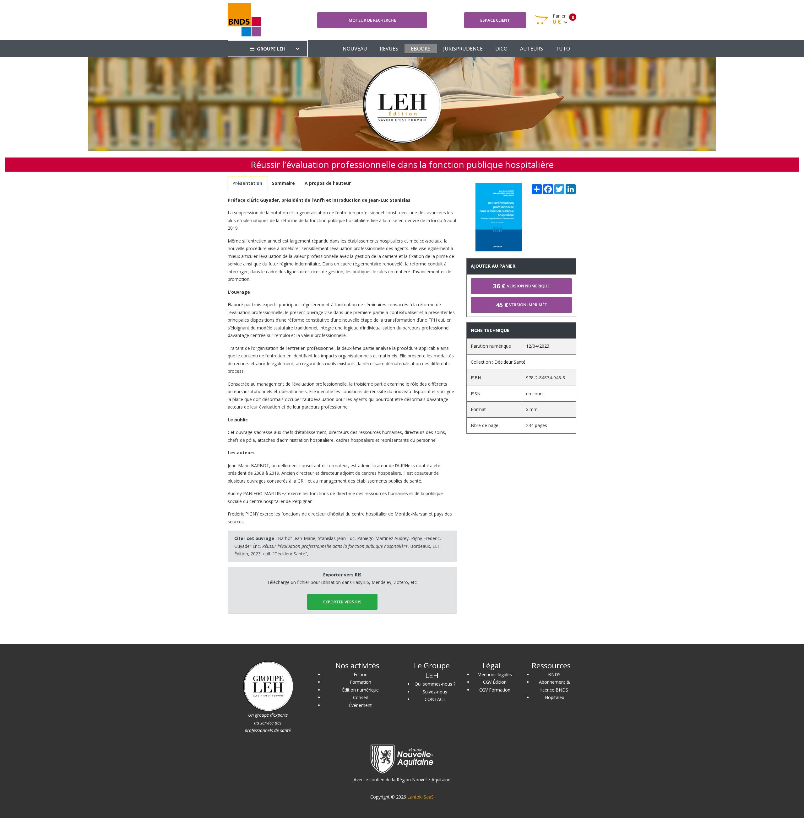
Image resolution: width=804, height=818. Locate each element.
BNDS (554, 674)
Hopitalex (554, 697)
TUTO (563, 48)
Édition (360, 674)
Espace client (495, 20)
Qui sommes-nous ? (435, 684)
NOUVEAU (355, 48)
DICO (501, 48)
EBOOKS (421, 48)
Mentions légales (494, 674)
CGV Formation (494, 690)
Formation (360, 682)
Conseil (360, 697)
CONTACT (435, 699)
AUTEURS (531, 48)
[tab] (247, 183)
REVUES (389, 48)
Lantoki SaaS (420, 797)
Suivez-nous (435, 692)
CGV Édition (495, 682)
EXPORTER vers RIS (342, 602)
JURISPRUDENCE (463, 48)
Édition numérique (360, 690)
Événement (360, 705)
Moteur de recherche (372, 20)
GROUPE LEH (271, 48)
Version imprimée (521, 305)
